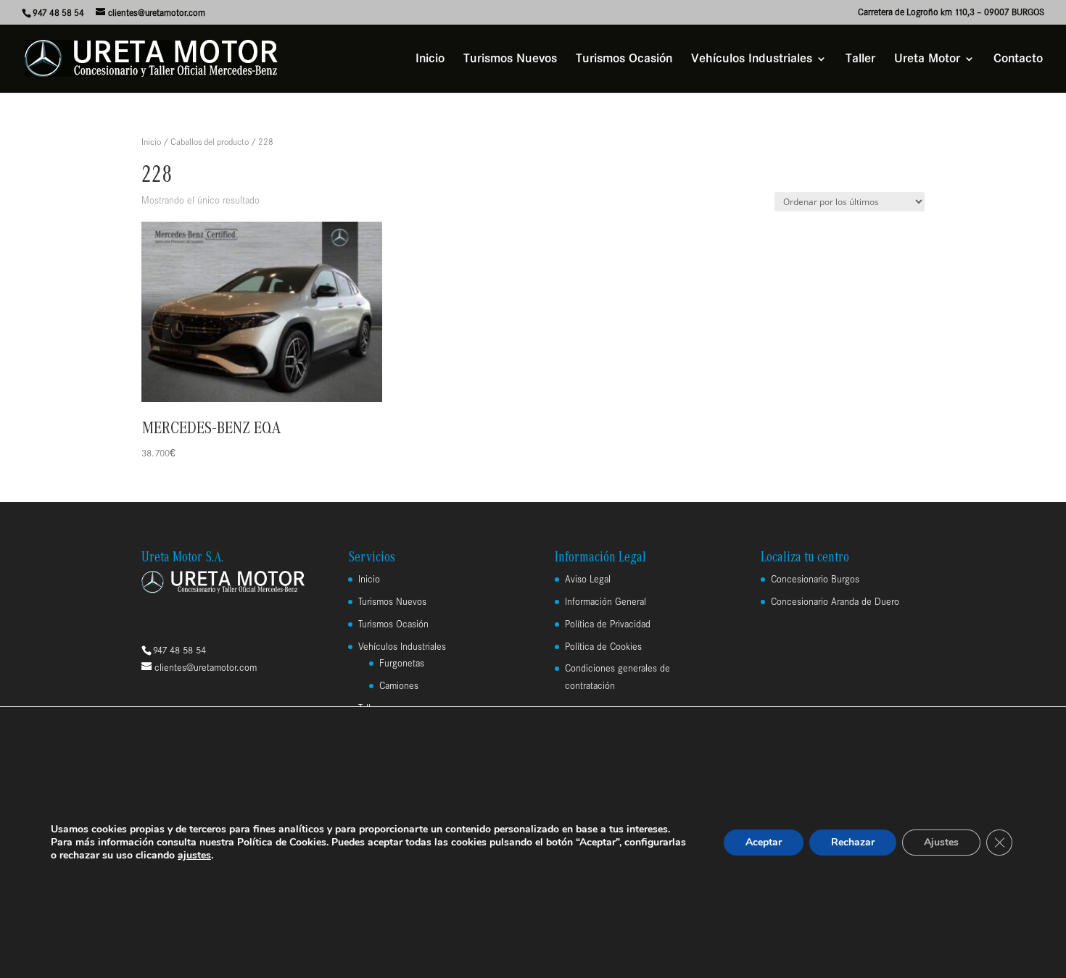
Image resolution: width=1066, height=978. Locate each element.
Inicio (430, 60)
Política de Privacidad (607, 624)
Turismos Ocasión (624, 60)
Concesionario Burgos (815, 579)
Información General (605, 601)
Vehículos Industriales (751, 60)
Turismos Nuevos (510, 60)
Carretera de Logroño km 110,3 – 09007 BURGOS (951, 12)
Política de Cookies (603, 646)
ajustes (194, 855)
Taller (860, 60)
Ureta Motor (927, 60)
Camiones (398, 686)
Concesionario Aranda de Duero (835, 601)
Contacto (1018, 60)
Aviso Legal (588, 579)
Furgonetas (401, 663)
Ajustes (941, 842)
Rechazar (853, 842)
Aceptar (763, 842)
